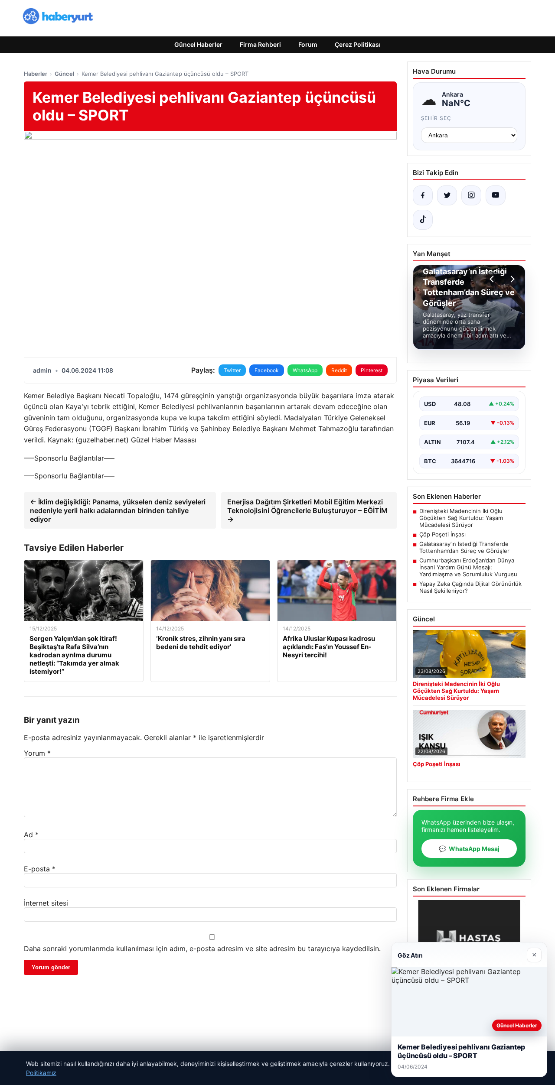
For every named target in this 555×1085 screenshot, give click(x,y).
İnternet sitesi (46, 903)
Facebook (267, 370)
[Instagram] (471, 195)
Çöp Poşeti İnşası (442, 534)
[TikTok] (423, 220)
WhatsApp (305, 370)
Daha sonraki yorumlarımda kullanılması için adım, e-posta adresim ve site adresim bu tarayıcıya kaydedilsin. (202, 948)
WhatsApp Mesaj (469, 848)
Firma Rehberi (260, 44)
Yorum (37, 753)
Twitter (232, 370)
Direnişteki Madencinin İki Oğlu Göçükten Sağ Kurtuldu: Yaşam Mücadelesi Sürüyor (461, 517)
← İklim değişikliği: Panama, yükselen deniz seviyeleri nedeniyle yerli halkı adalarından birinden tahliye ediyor (118, 510)
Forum (307, 44)
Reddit (339, 370)
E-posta (40, 868)
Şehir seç (436, 118)
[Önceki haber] (493, 279)
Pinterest (371, 370)
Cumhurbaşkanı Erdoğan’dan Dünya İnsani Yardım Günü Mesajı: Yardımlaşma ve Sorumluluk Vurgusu (468, 567)
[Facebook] (423, 195)
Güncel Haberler (198, 44)
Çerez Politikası (358, 44)
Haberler (35, 73)
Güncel (64, 73)
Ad (31, 834)
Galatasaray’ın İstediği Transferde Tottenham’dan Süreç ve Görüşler (464, 547)
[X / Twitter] (447, 195)
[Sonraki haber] (511, 279)
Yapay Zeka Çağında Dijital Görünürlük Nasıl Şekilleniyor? (470, 587)
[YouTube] (496, 195)
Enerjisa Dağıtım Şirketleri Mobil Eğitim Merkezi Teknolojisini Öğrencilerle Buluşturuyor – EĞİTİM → (307, 510)
